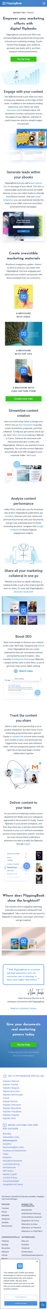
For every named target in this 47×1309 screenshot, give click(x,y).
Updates (5, 1222)
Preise (4, 1212)
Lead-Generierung (11, 1164)
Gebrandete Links (11, 1137)
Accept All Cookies (20, 1303)
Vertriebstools (9, 1167)
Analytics (7, 1144)
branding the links (20, 659)
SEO (40, 646)
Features (5, 1208)
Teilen (5, 1154)
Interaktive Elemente (12, 1161)
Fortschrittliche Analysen (31, 1217)
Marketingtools (10, 1140)
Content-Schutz (10, 1177)
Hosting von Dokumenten (14, 1150)
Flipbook (5, 1241)
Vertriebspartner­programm (32, 1255)
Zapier (33, 455)
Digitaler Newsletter (12, 1108)
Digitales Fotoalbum (12, 1111)
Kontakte (25, 1245)
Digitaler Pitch (9, 1118)
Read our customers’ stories (24, 1008)
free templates (26, 425)
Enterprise (6, 1219)
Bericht (4, 1259)
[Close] (37, 1261)
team (21, 830)
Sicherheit (25, 1248)
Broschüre (6, 1248)
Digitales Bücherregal (13, 1094)
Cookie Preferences (21, 1297)
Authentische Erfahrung (31, 1213)
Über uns (25, 1241)
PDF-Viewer (8, 1171)
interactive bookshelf (23, 592)
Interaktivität (26, 1210)
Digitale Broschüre (11, 1091)
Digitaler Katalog (10, 1084)
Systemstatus (27, 1252)
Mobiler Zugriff (10, 1174)
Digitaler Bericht (10, 1101)
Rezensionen (7, 1226)
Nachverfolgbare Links (13, 1147)
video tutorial (18, 435)
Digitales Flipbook (11, 1081)
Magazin (5, 1252)
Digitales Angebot (11, 1115)
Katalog (5, 1245)
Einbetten (7, 1157)
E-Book (6, 1098)
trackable (9, 516)
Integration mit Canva (13, 1184)
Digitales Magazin (11, 1088)
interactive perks (14, 110)
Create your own (23, 398)
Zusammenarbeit (11, 1181)
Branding (7, 1134)
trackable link (17, 736)
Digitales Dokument (12, 1105)
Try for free (23, 59)
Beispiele (5, 1215)
